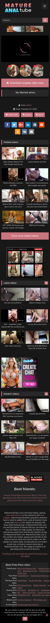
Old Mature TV (33, 590)
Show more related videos (25, 236)
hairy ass (18, 522)
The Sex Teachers (24, 600)
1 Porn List (41, 495)
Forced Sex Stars (29, 495)
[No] (47, 615)
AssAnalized (22, 580)
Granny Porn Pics (29, 593)
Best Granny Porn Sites (17, 500)
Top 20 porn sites (35, 580)
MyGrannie (21, 590)
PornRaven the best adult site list (16, 554)
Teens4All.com (23, 576)
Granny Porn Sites (35, 500)
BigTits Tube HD (39, 585)
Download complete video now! (26, 83)
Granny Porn (27, 498)
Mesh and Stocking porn (26, 568)
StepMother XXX (23, 595)
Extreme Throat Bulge (12, 495)
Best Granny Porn (40, 498)
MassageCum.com (30, 571)
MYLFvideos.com (40, 600)
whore (40, 115)
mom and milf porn (14, 515)
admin (29, 105)
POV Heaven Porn (24, 585)
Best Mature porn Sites (12, 498)
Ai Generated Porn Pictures (27, 605)
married (28, 115)
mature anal (13, 115)
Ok (25, 618)
